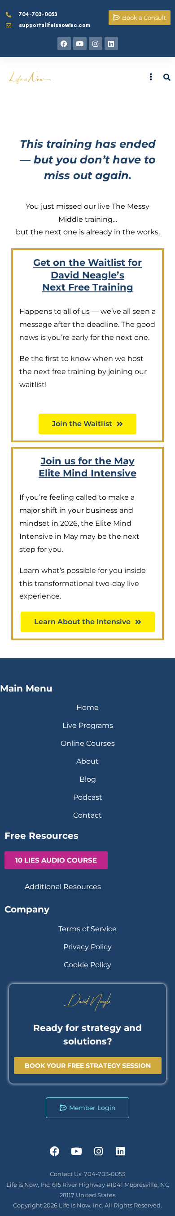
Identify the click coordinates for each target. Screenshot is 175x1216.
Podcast (87, 797)
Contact (87, 815)
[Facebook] (64, 43)
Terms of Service (87, 929)
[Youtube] (80, 43)
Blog (87, 779)
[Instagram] (95, 43)
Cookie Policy (87, 964)
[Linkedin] (111, 43)
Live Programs (87, 725)
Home (87, 707)
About (87, 761)
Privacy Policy (87, 947)
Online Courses (88, 743)
